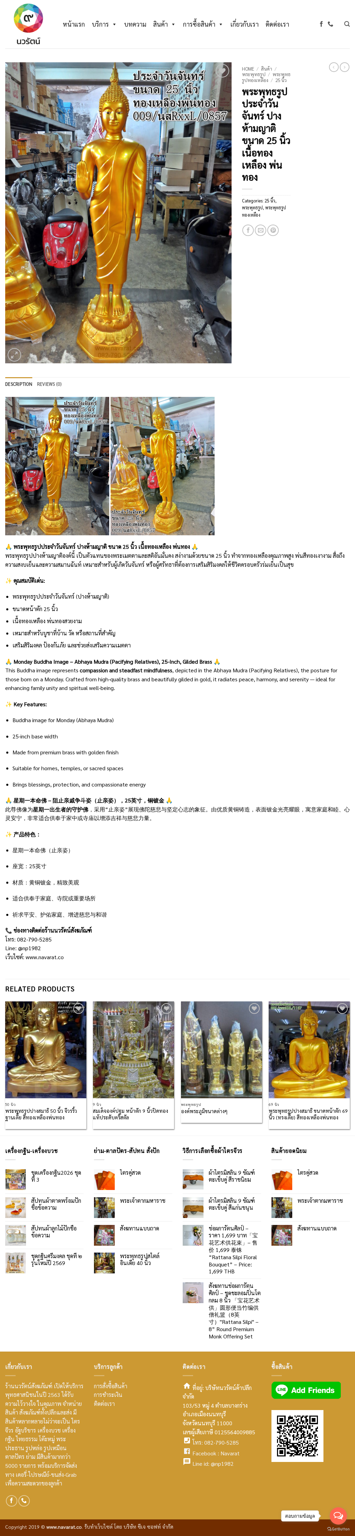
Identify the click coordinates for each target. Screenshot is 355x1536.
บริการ (100, 24)
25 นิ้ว (281, 80)
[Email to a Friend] (260, 230)
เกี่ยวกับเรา (245, 24)
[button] (347, 24)
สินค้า (160, 24)
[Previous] (5, 1068)
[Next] (349, 1068)
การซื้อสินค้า (199, 24)
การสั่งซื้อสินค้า (110, 1386)
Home (248, 68)
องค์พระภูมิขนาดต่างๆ (204, 1111)
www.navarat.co (45, 957)
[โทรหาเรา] (330, 24)
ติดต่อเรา (277, 24)
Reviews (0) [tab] (49, 384)
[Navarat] (27, 24)
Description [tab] (18, 384)
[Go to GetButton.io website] (338, 1529)
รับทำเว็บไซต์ (99, 1527)
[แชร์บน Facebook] (248, 230)
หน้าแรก (74, 24)
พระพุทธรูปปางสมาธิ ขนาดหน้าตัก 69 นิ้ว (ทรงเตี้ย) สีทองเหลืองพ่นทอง (308, 1114)
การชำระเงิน (108, 1394)
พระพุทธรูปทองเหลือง (266, 77)
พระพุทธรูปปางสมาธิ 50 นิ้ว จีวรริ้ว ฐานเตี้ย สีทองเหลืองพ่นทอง (41, 1114)
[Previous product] (344, 67)
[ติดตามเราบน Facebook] (321, 24)
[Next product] (334, 67)
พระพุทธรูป (254, 74)
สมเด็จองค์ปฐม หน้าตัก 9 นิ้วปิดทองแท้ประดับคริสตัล (130, 1114)
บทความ (135, 24)
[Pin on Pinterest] (273, 230)
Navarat (230, 1453)
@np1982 (29, 948)
